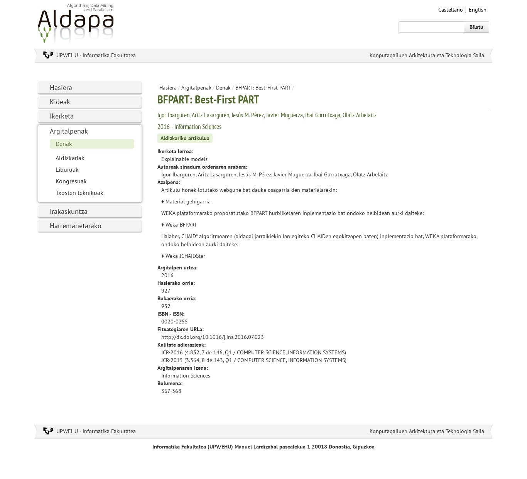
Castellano (450, 10)
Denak (64, 143)
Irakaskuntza (69, 211)
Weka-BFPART (181, 224)
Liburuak (67, 169)
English (477, 10)
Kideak (60, 101)
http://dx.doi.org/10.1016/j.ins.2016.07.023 (212, 336)
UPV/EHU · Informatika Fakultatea (96, 55)
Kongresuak (71, 181)
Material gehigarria (188, 201)
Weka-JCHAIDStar (185, 255)
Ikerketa (62, 116)
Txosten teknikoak (79, 192)
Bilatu (476, 27)
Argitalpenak (69, 131)
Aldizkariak (70, 158)
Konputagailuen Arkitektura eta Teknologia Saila (427, 55)
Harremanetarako (75, 225)
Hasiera (61, 87)
